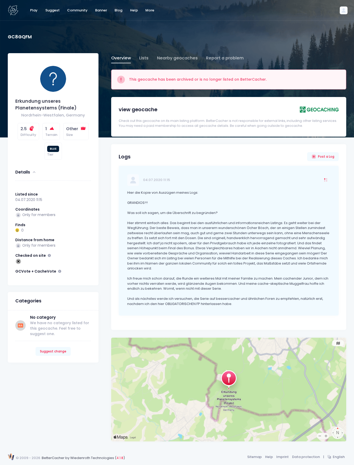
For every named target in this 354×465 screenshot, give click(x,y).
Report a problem (225, 58)
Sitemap (254, 456)
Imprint (282, 456)
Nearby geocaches (177, 58)
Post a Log (326, 156)
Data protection (306, 456)
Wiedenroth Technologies (92, 457)
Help (269, 456)
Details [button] (22, 172)
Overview (121, 58)
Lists (143, 58)
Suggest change (53, 351)
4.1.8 (119, 457)
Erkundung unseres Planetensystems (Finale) (45, 104)
